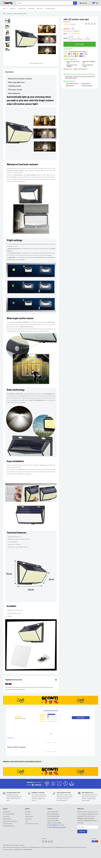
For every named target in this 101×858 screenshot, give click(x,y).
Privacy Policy (6, 811)
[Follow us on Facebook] (43, 841)
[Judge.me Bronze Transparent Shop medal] (65, 783)
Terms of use (6, 816)
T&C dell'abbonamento (9, 826)
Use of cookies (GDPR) (8, 814)
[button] (66, 24)
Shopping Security (70, 81)
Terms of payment (7, 823)
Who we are (40, 8)
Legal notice (28, 818)
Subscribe (82, 831)
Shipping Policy (7, 818)
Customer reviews (50, 8)
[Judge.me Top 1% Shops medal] (71, 783)
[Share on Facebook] (86, 24)
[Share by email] (95, 24)
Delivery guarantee (70, 59)
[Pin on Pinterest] (89, 24)
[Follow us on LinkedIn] (52, 841)
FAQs (26, 821)
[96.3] (47, 729)
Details (75, 78)
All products (10, 13)
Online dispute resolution (31, 823)
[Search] (75, 3)
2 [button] (48, 742)
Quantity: (65, 38)
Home (4, 13)
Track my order (22, 8)
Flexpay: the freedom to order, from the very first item (80, 74)
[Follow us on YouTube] (49, 841)
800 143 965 (31, 8)
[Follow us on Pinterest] (46, 841)
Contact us (13, 8)
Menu (4, 8)
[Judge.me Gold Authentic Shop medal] (59, 783)
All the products (29, 816)
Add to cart (79, 44)
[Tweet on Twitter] (92, 24)
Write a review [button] (81, 717)
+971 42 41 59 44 (83, 847)
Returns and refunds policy (10, 821)
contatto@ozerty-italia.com (58, 827)
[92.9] (54, 729)
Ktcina (64, 21)
